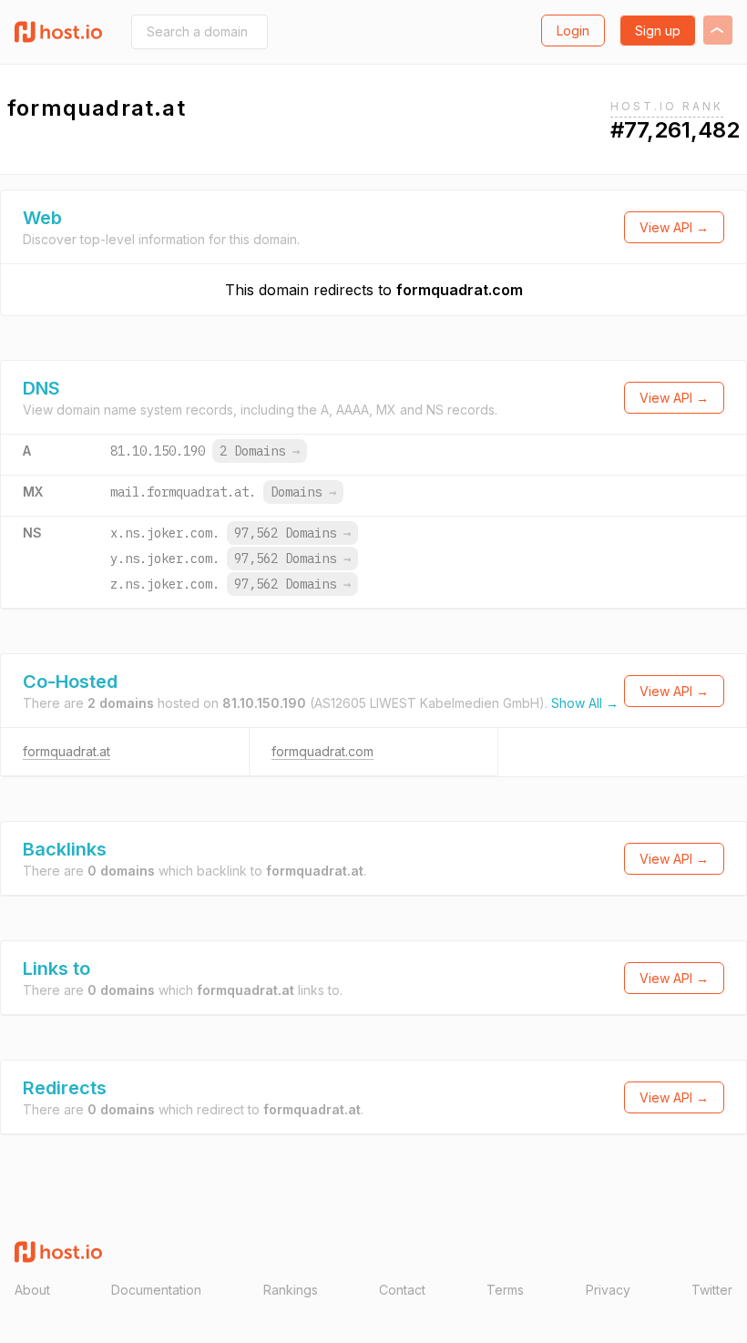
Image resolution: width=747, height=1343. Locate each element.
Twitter (711, 1289)
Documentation (156, 1289)
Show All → (585, 703)
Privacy (608, 1289)
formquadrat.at (66, 751)
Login (573, 30)
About (32, 1289)
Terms (505, 1289)
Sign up (657, 30)
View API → (674, 227)
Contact (402, 1289)
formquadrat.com (459, 290)
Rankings (290, 1289)
